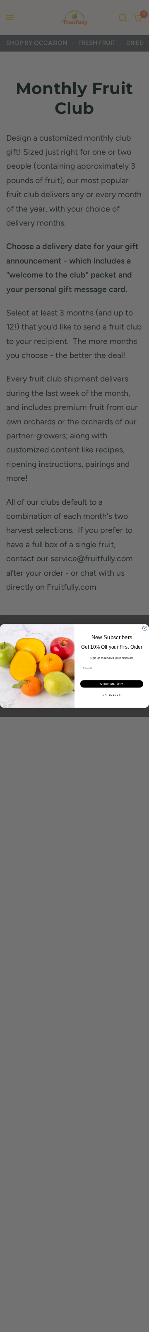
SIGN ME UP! (111, 683)
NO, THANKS (112, 695)
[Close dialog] (144, 628)
